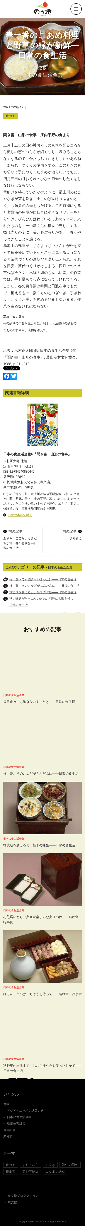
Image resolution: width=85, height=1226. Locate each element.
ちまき (50, 1165)
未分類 (7, 1136)
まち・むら (30, 1165)
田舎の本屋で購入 (20, 515)
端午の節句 (70, 1165)
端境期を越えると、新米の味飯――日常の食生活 (42, 592)
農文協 (12, 1202)
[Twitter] (13, 376)
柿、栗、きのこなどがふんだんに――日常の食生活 (44, 585)
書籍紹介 (9, 1130)
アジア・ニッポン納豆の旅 (25, 1110)
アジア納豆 (30, 1171)
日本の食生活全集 (19, 1117)
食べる (10, 116)
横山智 (10, 1171)
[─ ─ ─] (76, 9)
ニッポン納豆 (55, 1171)
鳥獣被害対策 (16, 1123)
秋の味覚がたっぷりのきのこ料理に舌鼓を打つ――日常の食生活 (44, 602)
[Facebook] (6, 376)
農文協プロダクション (23, 1195)
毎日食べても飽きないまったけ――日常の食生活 (42, 579)
